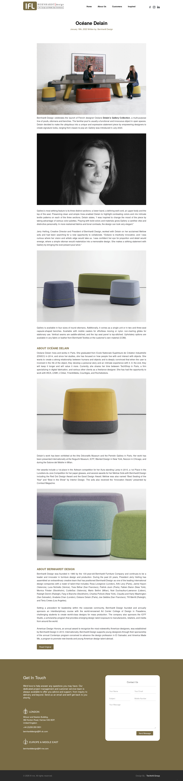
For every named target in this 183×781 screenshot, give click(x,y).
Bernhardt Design (105, 29)
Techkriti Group (153, 775)
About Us (102, 6)
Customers (117, 6)
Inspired (131, 6)
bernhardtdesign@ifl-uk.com (35, 731)
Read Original (45, 646)
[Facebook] (150, 7)
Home (89, 6)
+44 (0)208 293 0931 (32, 727)
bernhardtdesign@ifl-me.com (36, 748)
